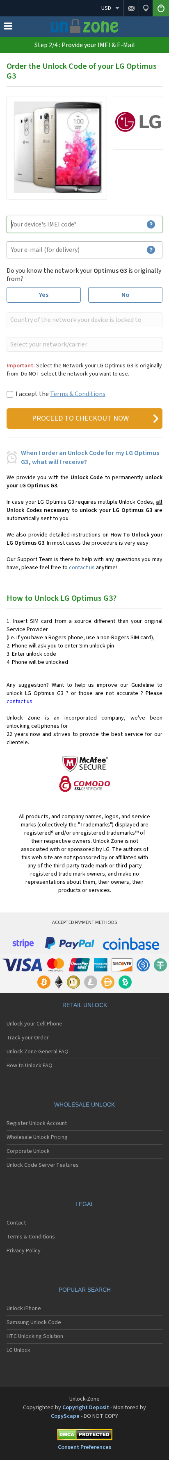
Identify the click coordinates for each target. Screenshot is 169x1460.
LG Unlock (18, 1350)
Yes (43, 294)
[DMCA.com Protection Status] (84, 1436)
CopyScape (65, 1416)
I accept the (60, 393)
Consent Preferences (84, 1447)
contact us (82, 568)
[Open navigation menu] (8, 28)
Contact (16, 1223)
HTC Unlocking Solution (35, 1336)
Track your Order (28, 1038)
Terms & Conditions (77, 393)
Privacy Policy (24, 1251)
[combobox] (83, 320)
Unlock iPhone (24, 1308)
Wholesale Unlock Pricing (37, 1137)
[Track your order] (146, 8)
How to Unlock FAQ (30, 1066)
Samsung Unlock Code (34, 1322)
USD (106, 8)
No (125, 294)
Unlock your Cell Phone (34, 1024)
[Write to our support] (131, 8)
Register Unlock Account (37, 1123)
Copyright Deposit (85, 1407)
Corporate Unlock (28, 1151)
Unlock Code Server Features (43, 1165)
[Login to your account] (161, 8)
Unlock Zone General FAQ (38, 1052)
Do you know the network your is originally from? (84, 275)
